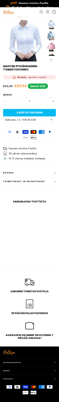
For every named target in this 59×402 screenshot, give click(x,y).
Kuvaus (8, 172)
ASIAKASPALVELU (12, 362)
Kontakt (8, 379)
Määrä (7, 95)
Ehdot (6, 371)
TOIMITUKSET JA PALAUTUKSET (24, 181)
